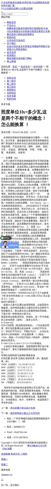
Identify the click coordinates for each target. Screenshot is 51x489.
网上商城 (11, 61)
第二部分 (11, 84)
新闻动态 (11, 37)
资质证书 (29, 46)
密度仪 (35, 31)
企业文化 (20, 46)
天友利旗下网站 (24, 58)
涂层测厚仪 (28, 34)
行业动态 (20, 40)
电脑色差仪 (12, 28)
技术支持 (11, 52)
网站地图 (11, 58)
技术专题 (37, 66)
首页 (14, 66)
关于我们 (11, 43)
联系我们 (22, 49)
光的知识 (11, 93)
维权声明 (38, 46)
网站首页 (11, 22)
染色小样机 (17, 34)
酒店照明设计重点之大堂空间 (25, 413)
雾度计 (42, 31)
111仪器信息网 (25, 8)
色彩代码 (11, 99)
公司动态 (11, 40)
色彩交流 (11, 78)
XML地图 (7, 448)
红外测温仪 (14, 31)
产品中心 (11, 25)
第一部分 (11, 81)
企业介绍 (11, 46)
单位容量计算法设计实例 (22, 408)
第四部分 (11, 90)
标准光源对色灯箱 (27, 28)
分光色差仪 (26, 31)
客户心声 (13, 49)
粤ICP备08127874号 (37, 445)
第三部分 (11, 87)
